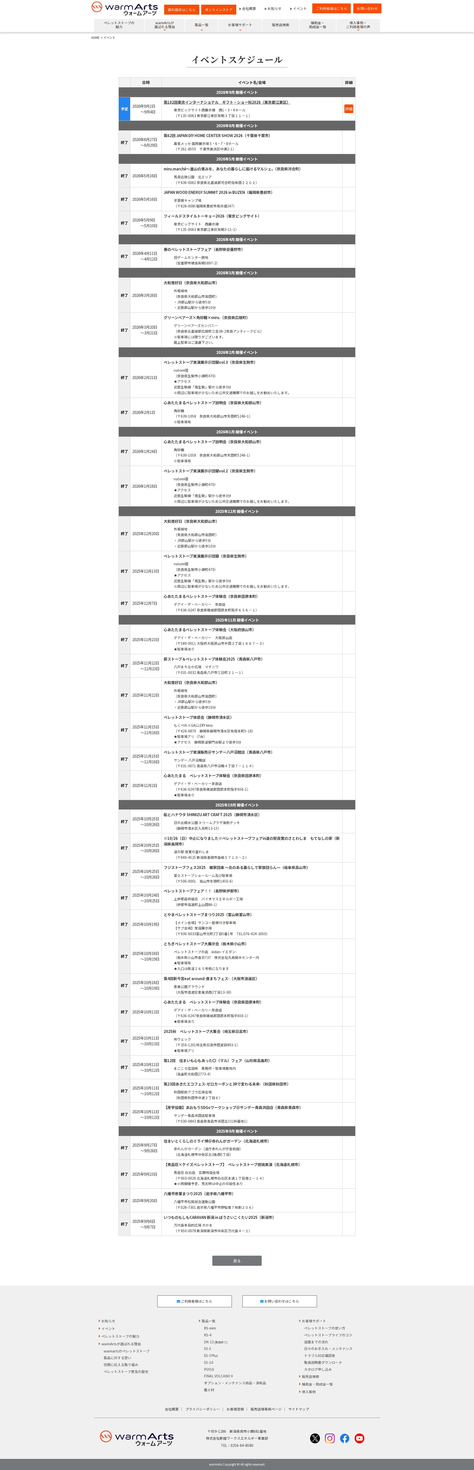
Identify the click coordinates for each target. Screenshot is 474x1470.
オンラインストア (219, 9)
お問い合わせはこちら (281, 1301)
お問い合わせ (367, 8)
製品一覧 (209, 1320)
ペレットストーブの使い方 (324, 1328)
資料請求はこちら (182, 9)
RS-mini (210, 1328)
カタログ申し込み (318, 1369)
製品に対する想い (117, 1357)
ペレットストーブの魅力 (120, 1336)
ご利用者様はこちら (331, 8)
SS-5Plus (211, 1355)
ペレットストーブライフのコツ (328, 1334)
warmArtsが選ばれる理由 (121, 1343)
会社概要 (249, 8)
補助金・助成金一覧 (317, 1384)
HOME (95, 37)
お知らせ (274, 8)
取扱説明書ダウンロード (323, 1362)
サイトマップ (298, 1409)
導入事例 (309, 1391)
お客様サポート (314, 1320)
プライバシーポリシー (202, 1409)
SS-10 (208, 1362)
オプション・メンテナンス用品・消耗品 (235, 1382)
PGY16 (209, 1369)
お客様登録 (235, 1409)
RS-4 (208, 1334)
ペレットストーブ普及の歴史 (126, 1371)
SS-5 (207, 1348)
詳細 (349, 108)
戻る (237, 1260)
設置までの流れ (316, 1341)
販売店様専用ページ (266, 1409)
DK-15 (215, 1341)
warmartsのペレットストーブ (127, 1351)
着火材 (209, 1389)
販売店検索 (310, 1376)
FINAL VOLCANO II (218, 1375)
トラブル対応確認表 (319, 1355)
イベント (300, 8)
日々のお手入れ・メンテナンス (328, 1348)
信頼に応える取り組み (121, 1364)
